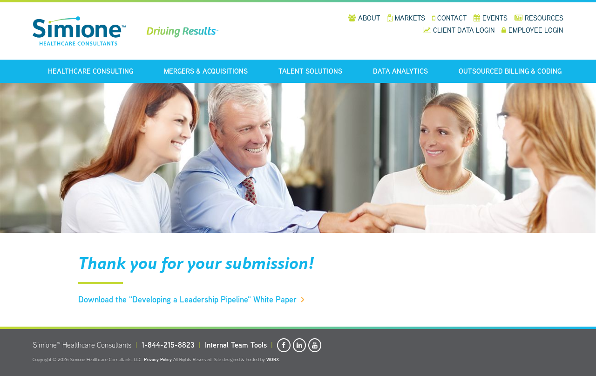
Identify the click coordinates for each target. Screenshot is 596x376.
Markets (410, 18)
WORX (272, 359)
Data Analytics (400, 71)
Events (495, 18)
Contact (452, 18)
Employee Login (535, 30)
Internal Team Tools (236, 345)
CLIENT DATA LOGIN (465, 30)
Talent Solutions (310, 71)
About (369, 18)
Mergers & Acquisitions (206, 71)
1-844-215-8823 (168, 345)
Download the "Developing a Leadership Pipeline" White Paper (187, 299)
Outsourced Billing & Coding (510, 71)
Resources (544, 18)
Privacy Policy (158, 359)
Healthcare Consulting (90, 71)
